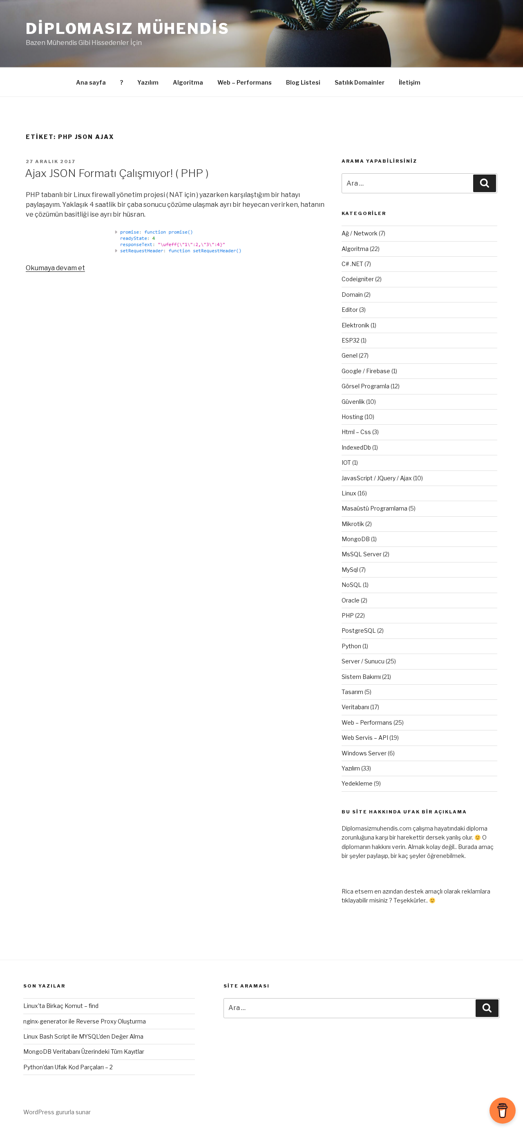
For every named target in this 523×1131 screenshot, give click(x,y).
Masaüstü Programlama (374, 508)
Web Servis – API (365, 737)
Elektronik (355, 325)
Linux (349, 493)
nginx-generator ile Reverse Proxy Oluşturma (84, 1021)
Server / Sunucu (363, 661)
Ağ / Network (360, 233)
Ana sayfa (91, 82)
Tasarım (352, 691)
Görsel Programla (365, 386)
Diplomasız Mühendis (128, 29)
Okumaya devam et (55, 268)
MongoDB (356, 538)
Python (351, 646)
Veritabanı (355, 706)
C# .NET (352, 263)
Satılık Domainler (359, 82)
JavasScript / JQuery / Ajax (377, 478)
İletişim (409, 82)
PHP (348, 615)
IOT (346, 462)
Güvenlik (353, 401)
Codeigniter (358, 278)
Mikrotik (353, 523)
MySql (350, 569)
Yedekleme (357, 783)
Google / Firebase (366, 370)
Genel (350, 355)
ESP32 (351, 340)
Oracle (351, 600)
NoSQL (352, 584)
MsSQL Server (362, 554)
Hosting (352, 416)
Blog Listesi (303, 82)
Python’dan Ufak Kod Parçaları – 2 (68, 1067)
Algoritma (188, 82)
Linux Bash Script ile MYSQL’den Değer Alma (83, 1036)
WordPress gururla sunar (57, 1112)
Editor (350, 309)
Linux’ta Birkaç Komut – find (60, 1005)
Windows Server (364, 753)
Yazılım (148, 82)
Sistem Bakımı (361, 676)
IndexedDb (356, 447)
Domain (352, 294)
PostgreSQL (359, 630)
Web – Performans (244, 82)
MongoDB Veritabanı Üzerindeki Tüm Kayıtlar (83, 1051)
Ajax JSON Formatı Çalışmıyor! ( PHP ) (117, 173)
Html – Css (356, 431)
